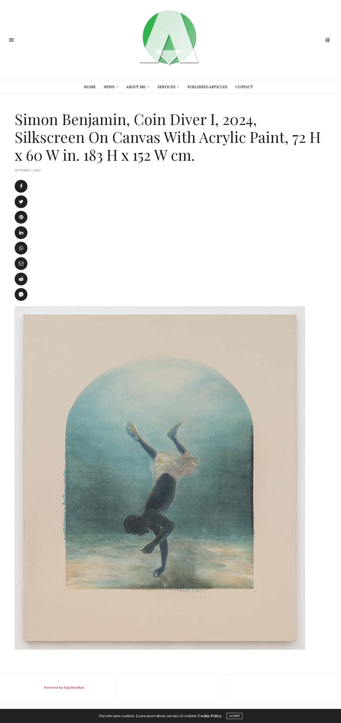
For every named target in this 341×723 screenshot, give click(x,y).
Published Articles (207, 87)
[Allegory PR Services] (170, 40)
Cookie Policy (209, 716)
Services (166, 87)
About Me (135, 87)
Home (90, 87)
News (109, 87)
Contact (244, 87)
